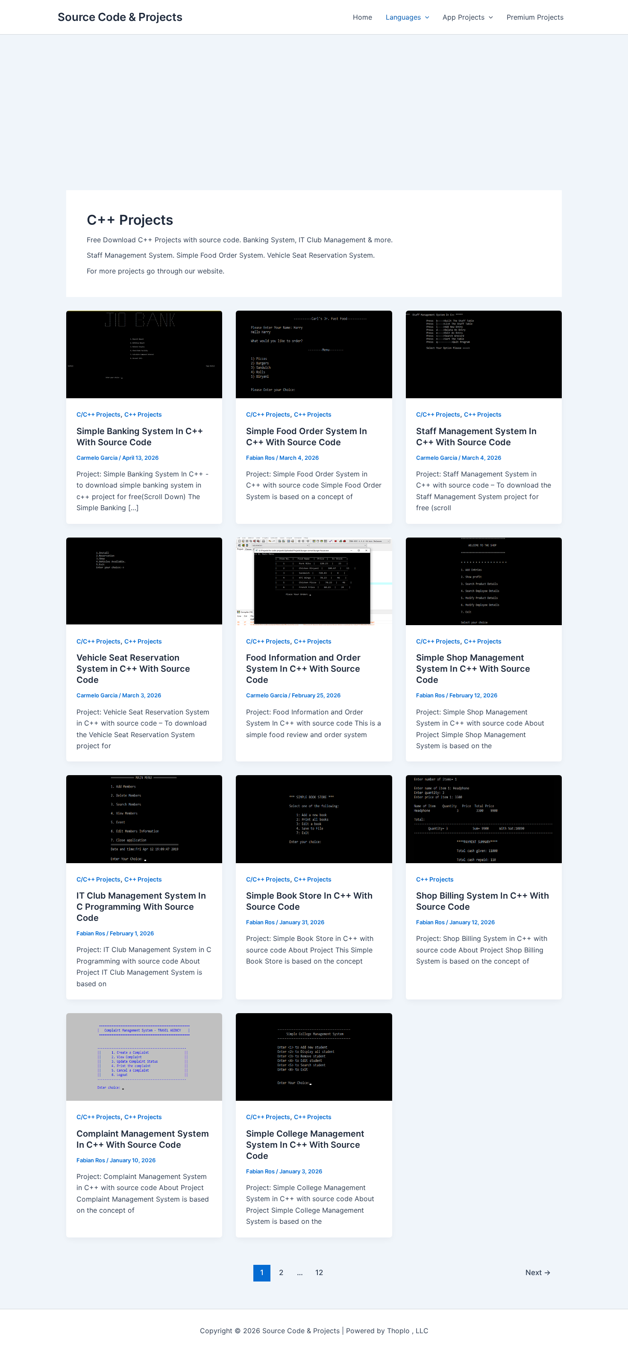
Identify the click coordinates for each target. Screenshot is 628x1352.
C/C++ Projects (98, 414)
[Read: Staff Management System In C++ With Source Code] (484, 354)
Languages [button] (403, 17)
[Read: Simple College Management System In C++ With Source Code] (314, 1056)
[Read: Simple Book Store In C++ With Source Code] (314, 818)
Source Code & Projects (120, 17)
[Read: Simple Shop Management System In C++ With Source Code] (484, 580)
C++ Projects (143, 414)
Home (362, 17)
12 (319, 1272)
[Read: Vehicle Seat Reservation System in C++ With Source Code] (144, 580)
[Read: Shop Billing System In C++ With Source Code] (484, 818)
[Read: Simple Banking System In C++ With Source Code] (144, 354)
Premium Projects (535, 17)
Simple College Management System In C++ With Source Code (305, 1145)
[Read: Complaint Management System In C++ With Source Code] (144, 1056)
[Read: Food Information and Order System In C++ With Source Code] (314, 580)
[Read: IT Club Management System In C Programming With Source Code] (144, 818)
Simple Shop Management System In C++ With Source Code (473, 668)
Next (538, 1272)
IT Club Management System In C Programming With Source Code (141, 907)
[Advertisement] (314, 99)
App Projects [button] (463, 17)
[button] (425, 17)
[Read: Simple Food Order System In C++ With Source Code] (314, 354)
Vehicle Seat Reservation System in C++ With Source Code (133, 668)
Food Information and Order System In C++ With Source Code (303, 668)
